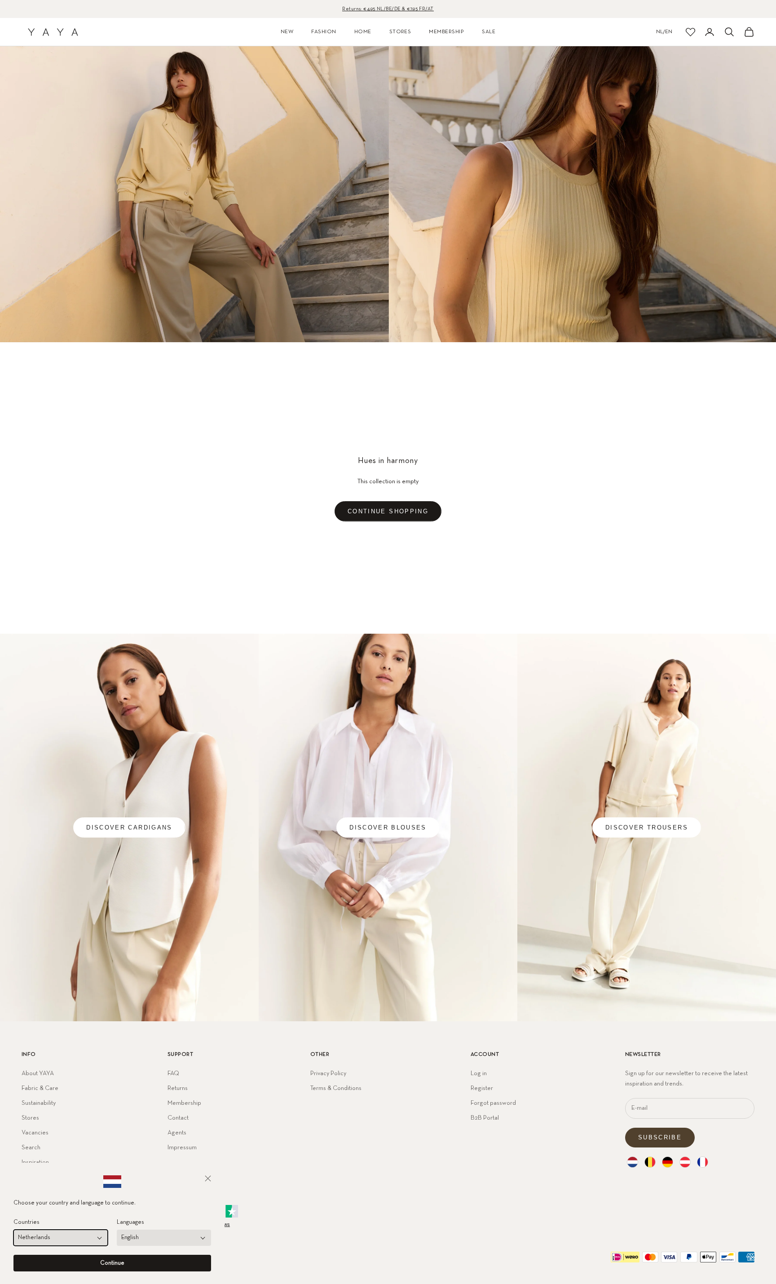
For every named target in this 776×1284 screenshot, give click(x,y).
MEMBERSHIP (446, 32)
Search (31, 1147)
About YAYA (38, 1073)
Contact (178, 1118)
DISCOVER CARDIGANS (129, 827)
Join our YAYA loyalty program (388, 9)
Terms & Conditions (336, 1088)
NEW (287, 32)
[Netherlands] (632, 1162)
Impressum (182, 1147)
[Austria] (685, 1162)
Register (482, 1088)
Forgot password (493, 1103)
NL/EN (664, 32)
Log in (479, 1073)
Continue (112, 1263)
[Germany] (667, 1162)
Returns (178, 1088)
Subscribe (660, 1137)
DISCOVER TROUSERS (646, 827)
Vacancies (35, 1133)
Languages (130, 1222)
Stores (30, 1118)
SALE (488, 32)
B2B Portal (485, 1118)
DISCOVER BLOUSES (387, 827)
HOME (362, 32)
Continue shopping (388, 511)
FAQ (173, 1073)
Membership (184, 1103)
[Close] (208, 1178)
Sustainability (39, 1103)
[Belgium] (650, 1162)
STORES (400, 32)
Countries (26, 1222)
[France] (702, 1162)
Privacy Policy (328, 1073)
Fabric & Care (40, 1088)
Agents (177, 1133)
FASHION (323, 32)
